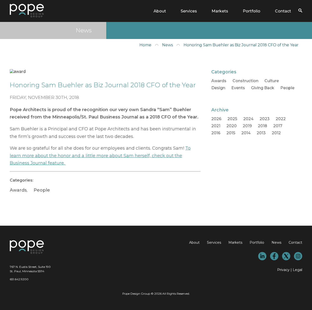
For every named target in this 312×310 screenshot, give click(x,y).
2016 (215, 133)
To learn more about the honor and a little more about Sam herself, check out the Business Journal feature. (100, 155)
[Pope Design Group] (27, 16)
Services (189, 11)
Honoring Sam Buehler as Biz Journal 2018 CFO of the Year (241, 45)
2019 (247, 126)
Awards (18, 190)
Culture (271, 80)
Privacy (283, 270)
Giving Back (262, 88)
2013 (261, 133)
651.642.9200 (19, 279)
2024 (248, 118)
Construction (245, 80)
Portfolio (251, 11)
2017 (277, 126)
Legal (297, 270)
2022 (281, 118)
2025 (232, 118)
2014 (246, 133)
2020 (231, 126)
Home (145, 45)
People (42, 190)
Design (218, 88)
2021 (215, 126)
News (167, 45)
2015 (230, 133)
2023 (265, 118)
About (160, 11)
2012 (276, 133)
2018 (262, 126)
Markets (220, 11)
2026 (216, 118)
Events (238, 88)
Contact (283, 11)
